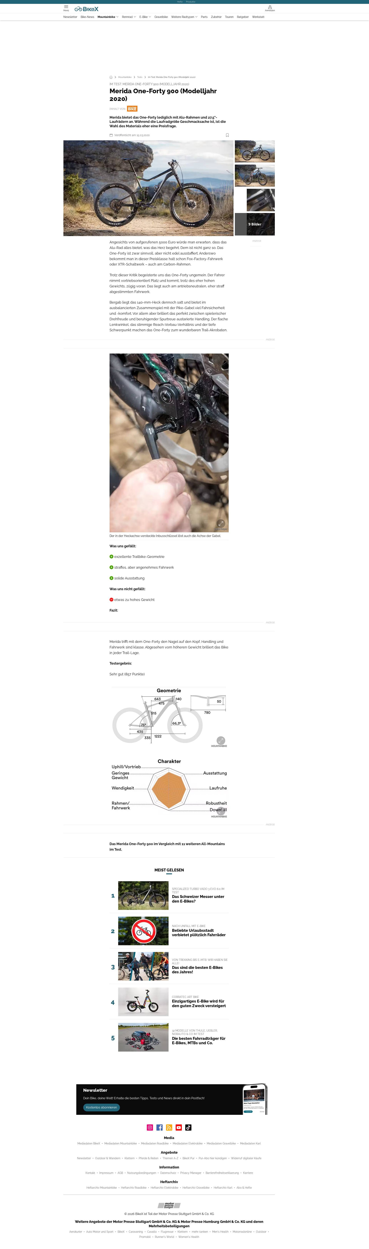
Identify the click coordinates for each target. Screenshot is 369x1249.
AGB (120, 1172)
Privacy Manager (190, 1172)
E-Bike (144, 16)
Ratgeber (243, 16)
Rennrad (127, 16)
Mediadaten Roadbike (155, 1143)
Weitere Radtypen (182, 16)
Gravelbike (161, 16)
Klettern (130, 1158)
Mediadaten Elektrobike (188, 1143)
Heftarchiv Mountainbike (101, 1187)
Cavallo (152, 1231)
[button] (148, 188)
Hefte (180, 1)
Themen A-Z (170, 1158)
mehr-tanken (200, 1231)
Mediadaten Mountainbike (120, 1143)
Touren (229, 16)
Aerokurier (75, 1231)
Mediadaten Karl (250, 1143)
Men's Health (220, 1231)
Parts (204, 16)
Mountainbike (106, 16)
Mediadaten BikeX (88, 1143)
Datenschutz (168, 1172)
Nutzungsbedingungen (141, 1172)
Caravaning (136, 1231)
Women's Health (188, 1236)
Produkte (190, 1)
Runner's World (164, 1236)
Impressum (106, 1172)
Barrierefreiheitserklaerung (222, 1172)
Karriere (248, 1172)
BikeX (121, 1231)
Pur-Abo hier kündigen (213, 1158)
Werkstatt (258, 16)
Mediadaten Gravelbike (221, 1143)
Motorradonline (242, 1231)
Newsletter (70, 16)
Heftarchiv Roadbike (133, 1187)
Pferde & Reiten (148, 1158)
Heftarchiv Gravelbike (196, 1187)
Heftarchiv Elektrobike (164, 1187)
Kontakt (90, 1172)
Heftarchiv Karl (223, 1187)
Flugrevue (167, 1231)
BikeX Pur (188, 1158)
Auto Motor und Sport (99, 1231)
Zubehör (216, 16)
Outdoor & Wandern (107, 1158)
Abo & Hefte (244, 1187)
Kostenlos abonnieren (101, 1107)
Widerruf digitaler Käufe (246, 1158)
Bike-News (87, 16)
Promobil (145, 1236)
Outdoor (261, 1231)
